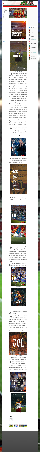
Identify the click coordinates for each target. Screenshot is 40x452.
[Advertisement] (33, 16)
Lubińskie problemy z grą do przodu (33, 58)
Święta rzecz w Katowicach (33, 56)
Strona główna (5, 0)
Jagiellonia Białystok (5, 10)
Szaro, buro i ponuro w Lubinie (20, 427)
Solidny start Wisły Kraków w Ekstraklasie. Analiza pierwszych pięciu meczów (33, 29)
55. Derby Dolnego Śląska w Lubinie (33, 47)
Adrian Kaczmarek (34, 39)
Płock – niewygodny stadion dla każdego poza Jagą (15, 427)
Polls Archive (5, 21)
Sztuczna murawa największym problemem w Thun (33, 27)
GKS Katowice (5, 11)
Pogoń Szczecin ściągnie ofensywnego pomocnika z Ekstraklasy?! (33, 32)
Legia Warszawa (5, 9)
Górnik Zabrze (5, 13)
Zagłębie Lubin (5, 12)
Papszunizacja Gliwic (32, 36)
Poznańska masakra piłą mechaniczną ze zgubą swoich (33, 43)
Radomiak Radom (5, 15)
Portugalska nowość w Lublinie (11, 427)
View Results (5, 20)
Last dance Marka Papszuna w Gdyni (25, 427)
